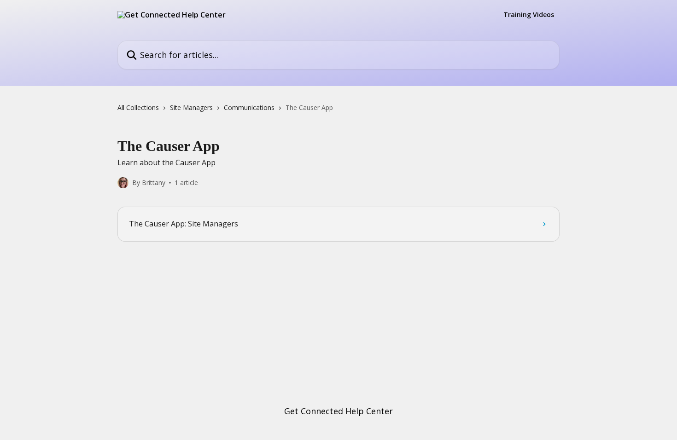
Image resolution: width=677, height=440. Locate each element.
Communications (249, 107)
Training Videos (528, 15)
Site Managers (191, 107)
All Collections (138, 107)
